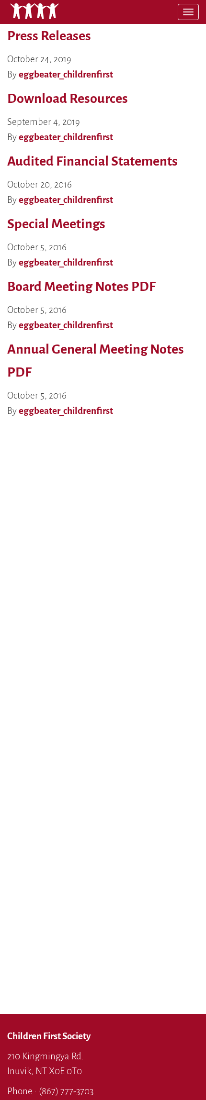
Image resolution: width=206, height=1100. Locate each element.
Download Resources (67, 98)
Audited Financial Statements (92, 161)
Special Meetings (56, 224)
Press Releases (49, 36)
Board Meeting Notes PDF (81, 286)
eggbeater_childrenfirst (66, 74)
